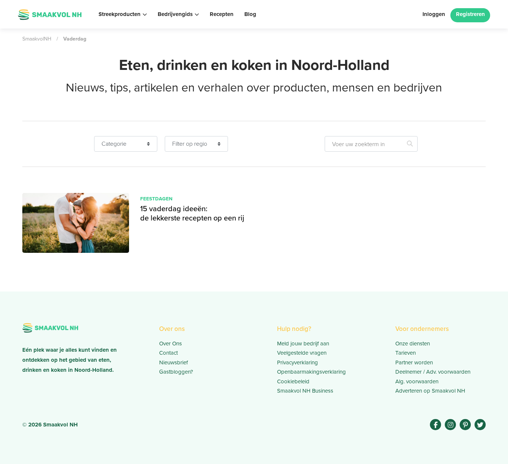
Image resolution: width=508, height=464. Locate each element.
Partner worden (414, 362)
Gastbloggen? (176, 372)
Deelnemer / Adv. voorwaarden (432, 372)
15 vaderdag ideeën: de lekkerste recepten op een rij (192, 213)
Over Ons (170, 343)
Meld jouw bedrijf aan (303, 343)
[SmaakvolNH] (49, 13)
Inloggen (433, 14)
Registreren (470, 14)
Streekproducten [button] (120, 14)
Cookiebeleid (293, 381)
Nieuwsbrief (173, 362)
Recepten (222, 14)
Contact (168, 353)
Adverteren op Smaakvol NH (430, 391)
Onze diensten (412, 343)
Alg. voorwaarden (416, 381)
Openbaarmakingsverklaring (311, 372)
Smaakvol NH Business (305, 391)
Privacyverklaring (297, 362)
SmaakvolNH (36, 39)
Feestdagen (156, 198)
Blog (250, 14)
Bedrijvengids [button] (175, 14)
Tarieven (405, 353)
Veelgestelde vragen (302, 353)
